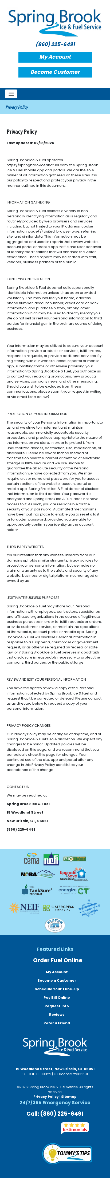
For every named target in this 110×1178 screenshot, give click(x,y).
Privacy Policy (46, 1096)
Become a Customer (56, 980)
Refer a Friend (56, 1023)
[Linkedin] (50, 1128)
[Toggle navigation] (11, 94)
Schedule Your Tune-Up (56, 989)
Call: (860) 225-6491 (55, 1114)
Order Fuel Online (57, 960)
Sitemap (69, 1096)
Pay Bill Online (56, 997)
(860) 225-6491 (55, 44)
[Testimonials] (75, 1128)
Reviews (56, 1014)
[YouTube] (40, 1128)
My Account (55, 56)
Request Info (56, 1006)
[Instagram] (30, 1128)
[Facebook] (20, 1128)
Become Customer (55, 72)
